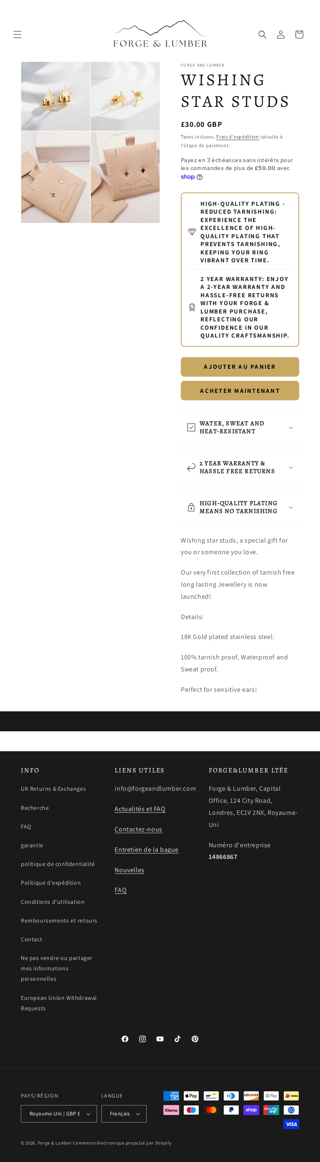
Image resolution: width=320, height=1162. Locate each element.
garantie (32, 845)
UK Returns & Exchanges (53, 788)
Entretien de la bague (147, 849)
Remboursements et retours (59, 920)
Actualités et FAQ (140, 808)
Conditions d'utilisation (53, 901)
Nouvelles (129, 870)
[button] (17, 34)
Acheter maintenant (240, 391)
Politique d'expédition (51, 882)
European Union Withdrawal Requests (59, 1003)
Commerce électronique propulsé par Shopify (122, 1143)
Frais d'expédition (237, 136)
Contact (31, 939)
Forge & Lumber (55, 1143)
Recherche (35, 808)
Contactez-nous (138, 829)
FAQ (26, 826)
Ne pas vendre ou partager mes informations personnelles (56, 968)
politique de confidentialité (58, 864)
